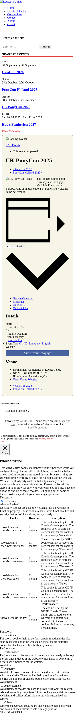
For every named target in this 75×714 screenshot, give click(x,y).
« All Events (13, 145)
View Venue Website (25, 379)
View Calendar (11, 131)
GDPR (11, 24)
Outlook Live (20, 308)
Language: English (40, 343)
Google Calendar (23, 298)
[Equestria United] (11, 1)
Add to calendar (15, 246)
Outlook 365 (20, 304)
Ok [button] (2, 441)
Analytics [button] (5, 665)
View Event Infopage (37, 353)
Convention (15, 340)
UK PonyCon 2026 (16, 107)
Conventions (14, 14)
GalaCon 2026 (13, 72)
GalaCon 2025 (22, 169)
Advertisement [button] (8, 681)
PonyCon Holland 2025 (28, 172)
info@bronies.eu (37, 427)
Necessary (10, 501)
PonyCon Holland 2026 (19, 90)
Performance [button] (7, 648)
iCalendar (18, 301)
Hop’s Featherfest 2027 (19, 124)
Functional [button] (6, 631)
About (11, 20)
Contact (11, 17)
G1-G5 (23, 343)
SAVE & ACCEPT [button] (11, 712)
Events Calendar (16, 11)
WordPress (25, 420)
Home (10, 7)
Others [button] (4, 698)
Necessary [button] (6, 497)
